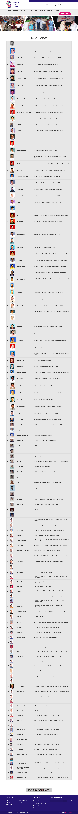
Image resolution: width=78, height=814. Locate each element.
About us (9, 802)
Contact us (21, 804)
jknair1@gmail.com (60, 6)
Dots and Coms (68, 812)
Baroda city (9, 804)
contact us (56, 10)
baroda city (22, 10)
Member (35, 10)
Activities (20, 802)
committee (42, 10)
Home (9, 10)
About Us (15, 10)
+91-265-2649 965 (49, 6)
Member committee (23, 800)
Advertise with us (65, 13)
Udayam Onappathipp (56, 804)
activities (49, 10)
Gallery (8, 806)
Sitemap (27, 812)
